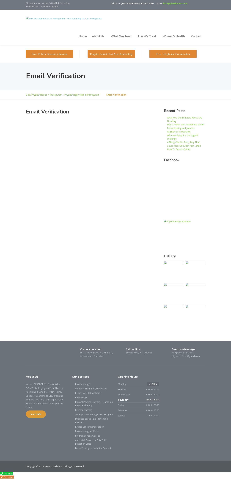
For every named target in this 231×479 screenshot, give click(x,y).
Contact (196, 36)
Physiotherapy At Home (87, 431)
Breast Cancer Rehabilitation (89, 426)
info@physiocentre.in (175, 3)
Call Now (8, 473)
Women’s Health (174, 36)
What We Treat (121, 36)
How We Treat (146, 36)
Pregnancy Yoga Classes (87, 435)
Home (83, 36)
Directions (8, 477)
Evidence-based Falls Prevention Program (91, 420)
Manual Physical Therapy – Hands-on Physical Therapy (94, 403)
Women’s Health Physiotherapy (91, 388)
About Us (98, 36)
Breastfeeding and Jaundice (181, 128)
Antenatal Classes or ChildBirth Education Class (90, 442)
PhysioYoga (81, 397)
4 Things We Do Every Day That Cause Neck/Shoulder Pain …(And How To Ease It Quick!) (184, 146)
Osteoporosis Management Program (94, 414)
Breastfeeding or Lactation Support (93, 448)
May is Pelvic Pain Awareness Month (185, 124)
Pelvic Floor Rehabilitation (88, 392)
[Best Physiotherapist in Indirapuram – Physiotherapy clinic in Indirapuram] (64, 19)
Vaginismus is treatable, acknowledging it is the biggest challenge (182, 135)
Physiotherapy (82, 384)
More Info (35, 414)
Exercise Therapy (83, 409)
